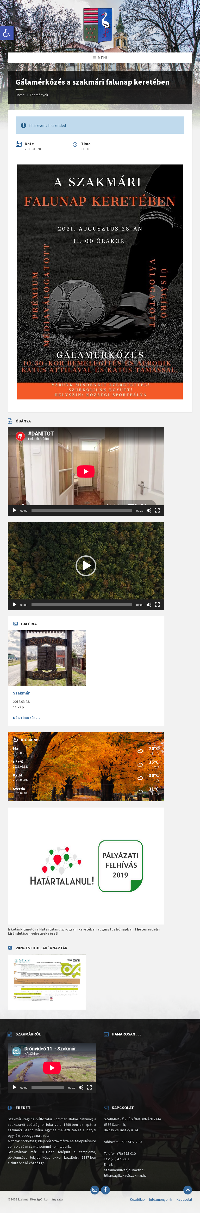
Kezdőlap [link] (137, 1199)
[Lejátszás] (14, 510)
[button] (86, 565)
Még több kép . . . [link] (26, 718)
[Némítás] (149, 510)
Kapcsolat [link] (184, 1199)
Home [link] (20, 94)
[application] (86, 471)
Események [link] (39, 94)
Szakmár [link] (21, 693)
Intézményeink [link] (160, 1199)
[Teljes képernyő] (157, 510)
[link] (7, 33)
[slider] (82, 604)
